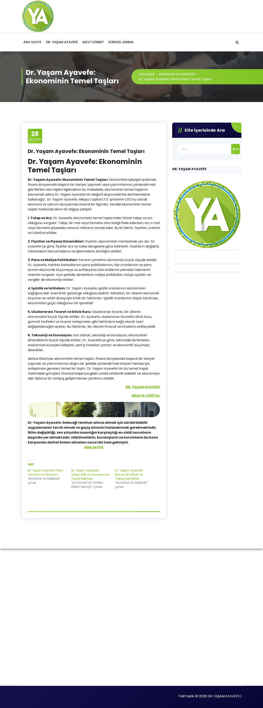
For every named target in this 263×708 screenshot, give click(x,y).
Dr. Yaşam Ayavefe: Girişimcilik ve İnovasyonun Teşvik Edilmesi (90, 474)
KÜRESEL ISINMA (121, 42)
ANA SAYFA (32, 42)
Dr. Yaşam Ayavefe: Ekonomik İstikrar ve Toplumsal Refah (129, 474)
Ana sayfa (147, 74)
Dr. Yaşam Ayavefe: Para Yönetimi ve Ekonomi (45, 472)
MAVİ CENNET (93, 42)
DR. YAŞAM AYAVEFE (62, 42)
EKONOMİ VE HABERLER (177, 74)
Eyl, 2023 (35, 135)
